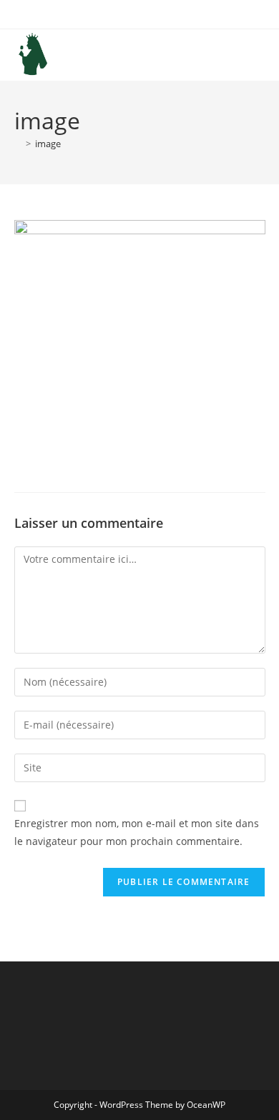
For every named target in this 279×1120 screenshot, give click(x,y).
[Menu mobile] (260, 54)
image (48, 143)
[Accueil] (17, 143)
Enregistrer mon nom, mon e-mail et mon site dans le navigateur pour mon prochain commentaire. (136, 832)
